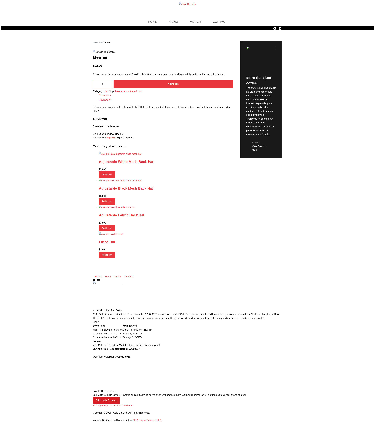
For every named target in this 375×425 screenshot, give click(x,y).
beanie (118, 91)
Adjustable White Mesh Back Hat (126, 162)
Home (152, 21)
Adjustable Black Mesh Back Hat (126, 188)
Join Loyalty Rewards (106, 400)
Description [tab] (105, 95)
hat (139, 91)
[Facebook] (274, 28)
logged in (111, 137)
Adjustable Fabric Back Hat (121, 215)
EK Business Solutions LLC (147, 420)
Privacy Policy (100, 405)
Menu (173, 21)
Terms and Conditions (121, 405)
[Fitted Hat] (111, 234)
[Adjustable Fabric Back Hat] (117, 207)
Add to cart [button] (107, 174)
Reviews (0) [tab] (105, 100)
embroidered (130, 91)
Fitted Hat (107, 242)
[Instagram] (280, 28)
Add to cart (173, 84)
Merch (195, 21)
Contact (220, 21)
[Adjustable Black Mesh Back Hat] (120, 180)
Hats (106, 91)
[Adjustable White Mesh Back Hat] (120, 154)
